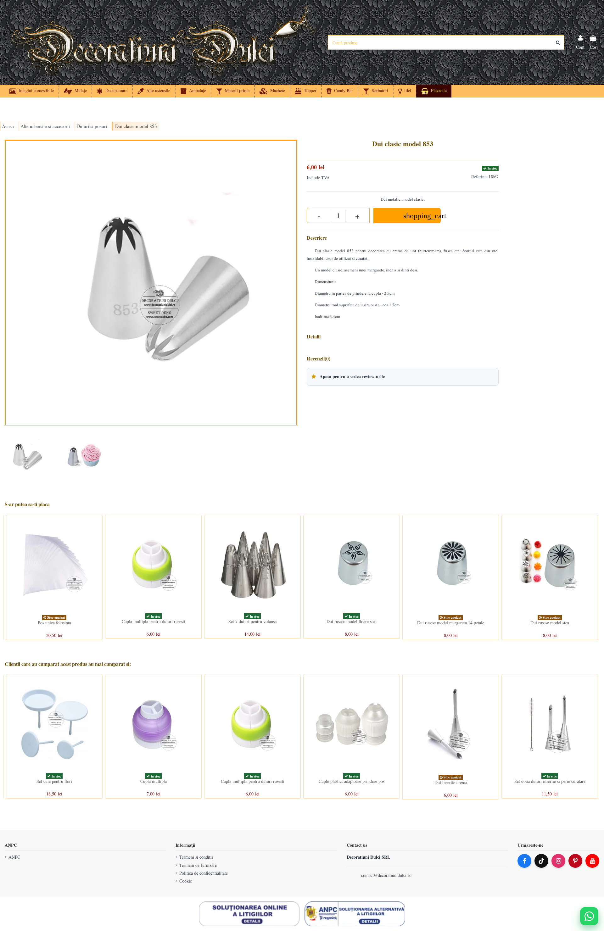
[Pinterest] (575, 861)
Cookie (185, 881)
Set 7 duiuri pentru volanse (252, 621)
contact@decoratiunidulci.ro (386, 875)
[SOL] (249, 914)
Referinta (479, 177)
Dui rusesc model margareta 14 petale (450, 623)
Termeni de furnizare (198, 865)
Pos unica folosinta (54, 623)
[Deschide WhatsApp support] (589, 916)
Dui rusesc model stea (549, 623)
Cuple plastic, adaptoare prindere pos (351, 781)
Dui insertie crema (450, 782)
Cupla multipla (153, 781)
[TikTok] (541, 861)
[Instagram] (558, 861)
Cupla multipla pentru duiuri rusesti (153, 621)
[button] (404, 91)
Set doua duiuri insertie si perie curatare (549, 781)
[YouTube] (592, 861)
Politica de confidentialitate (203, 873)
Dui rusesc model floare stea (352, 621)
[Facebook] (524, 861)
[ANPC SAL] (355, 914)
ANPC (14, 857)
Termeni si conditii (196, 857)
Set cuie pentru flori (54, 781)
